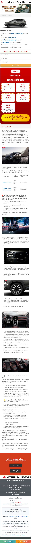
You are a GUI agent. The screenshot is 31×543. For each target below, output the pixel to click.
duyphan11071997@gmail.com (16, 492)
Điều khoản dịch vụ (16, 534)
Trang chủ (3, 15)
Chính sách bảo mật (6, 534)
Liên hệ (23, 534)
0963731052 (16, 490)
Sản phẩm (10, 15)
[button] (2, 8)
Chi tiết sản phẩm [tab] (7, 126)
